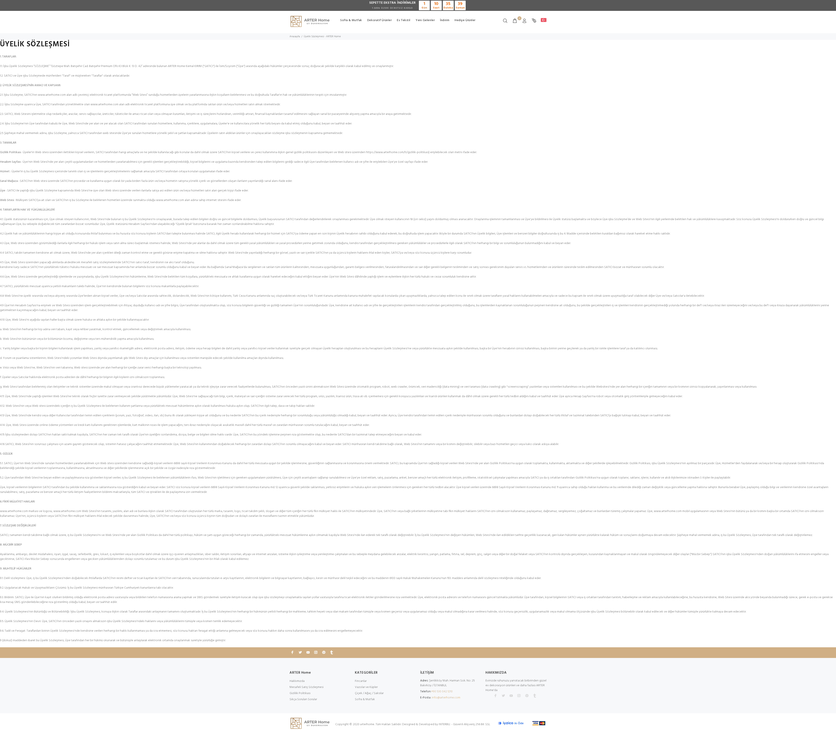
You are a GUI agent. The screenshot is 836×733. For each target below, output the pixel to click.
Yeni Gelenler (425, 20)
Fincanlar (361, 681)
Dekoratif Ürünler (379, 20)
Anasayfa (295, 36)
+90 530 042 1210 (442, 691)
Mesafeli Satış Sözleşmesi (307, 687)
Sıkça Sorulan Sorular (303, 699)
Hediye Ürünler (465, 20)
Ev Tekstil (403, 20)
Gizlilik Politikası (300, 693)
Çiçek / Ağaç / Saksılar (369, 693)
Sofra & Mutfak (351, 20)
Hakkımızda (297, 681)
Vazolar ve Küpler (366, 687)
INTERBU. (444, 724)
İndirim (444, 20)
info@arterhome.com (446, 697)
